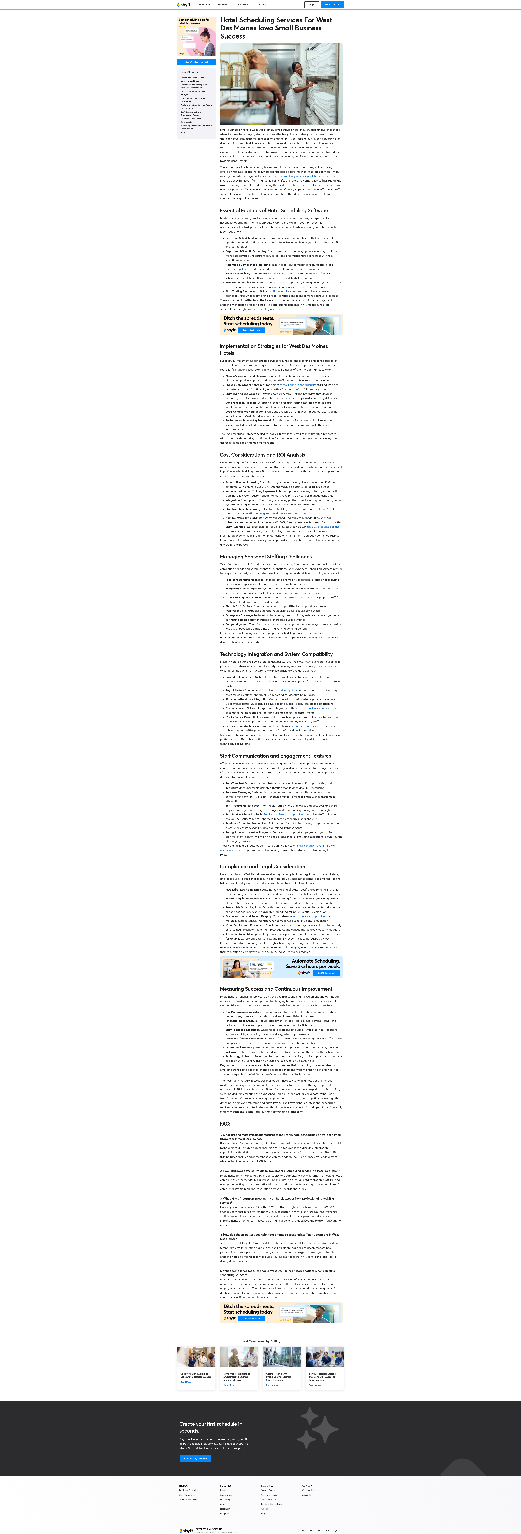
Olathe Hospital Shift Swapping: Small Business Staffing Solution (278, 1377)
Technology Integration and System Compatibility (196, 106)
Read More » (187, 1382)
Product (203, 4)
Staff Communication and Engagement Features (192, 113)
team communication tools (311, 708)
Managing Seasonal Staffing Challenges (193, 99)
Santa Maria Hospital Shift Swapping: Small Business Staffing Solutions (236, 1377)
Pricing (262, 4)
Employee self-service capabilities (283, 814)
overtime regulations (238, 269)
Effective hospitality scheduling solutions (295, 176)
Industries (223, 4)
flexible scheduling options (323, 527)
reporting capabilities (305, 726)
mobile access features (285, 273)
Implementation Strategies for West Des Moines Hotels (194, 86)
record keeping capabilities (309, 916)
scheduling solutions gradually (298, 385)
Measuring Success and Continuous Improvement (196, 127)
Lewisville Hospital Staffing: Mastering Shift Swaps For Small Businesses (322, 1377)
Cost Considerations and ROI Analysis (193, 93)
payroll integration (285, 690)
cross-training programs (297, 597)
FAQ (183, 132)
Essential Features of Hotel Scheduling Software (192, 79)
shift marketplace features (286, 291)
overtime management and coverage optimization (275, 513)
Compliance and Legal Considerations (191, 120)
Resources (243, 4)
